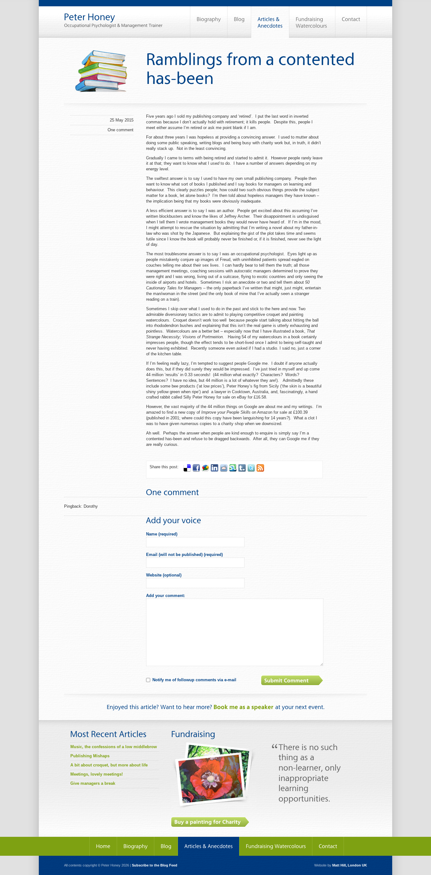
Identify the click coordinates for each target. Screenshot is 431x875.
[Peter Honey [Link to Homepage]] (113, 14)
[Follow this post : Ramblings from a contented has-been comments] (260, 470)
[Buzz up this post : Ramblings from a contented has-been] (205, 470)
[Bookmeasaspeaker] (244, 707)
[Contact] (351, 22)
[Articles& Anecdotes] (270, 22)
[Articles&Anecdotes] (208, 846)
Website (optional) (163, 575)
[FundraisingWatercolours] (312, 22)
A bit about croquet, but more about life (109, 765)
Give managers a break (92, 783)
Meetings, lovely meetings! (96, 774)
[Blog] (239, 22)
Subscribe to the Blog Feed (154, 865)
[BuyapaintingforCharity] (210, 822)
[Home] (103, 846)
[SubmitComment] (292, 680)
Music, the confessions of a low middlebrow (113, 746)
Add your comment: (165, 595)
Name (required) (161, 534)
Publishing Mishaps (89, 756)
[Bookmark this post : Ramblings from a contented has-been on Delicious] (187, 470)
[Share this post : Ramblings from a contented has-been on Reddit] (223, 470)
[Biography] (208, 22)
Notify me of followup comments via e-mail (194, 679)
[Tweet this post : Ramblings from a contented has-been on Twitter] (251, 470)
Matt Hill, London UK (349, 865)
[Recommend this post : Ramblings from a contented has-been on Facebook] (196, 470)
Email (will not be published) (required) (184, 554)
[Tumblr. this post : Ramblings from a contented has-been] (242, 470)
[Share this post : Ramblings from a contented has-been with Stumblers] (233, 470)
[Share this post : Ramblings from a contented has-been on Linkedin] (214, 470)
